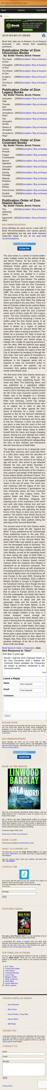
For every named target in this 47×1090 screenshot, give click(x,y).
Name (6, 683)
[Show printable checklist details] (43, 35)
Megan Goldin (11, 977)
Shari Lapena (10, 985)
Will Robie (12, 1024)
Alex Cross (12, 1009)
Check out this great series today (19, 947)
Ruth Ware (9, 981)
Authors (21, 10)
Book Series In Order (12, 648)
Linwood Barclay (12, 973)
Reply (44, 672)
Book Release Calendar (11, 15)
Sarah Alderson (11, 983)
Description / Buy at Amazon (33, 59)
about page (7, 1042)
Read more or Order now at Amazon (15, 834)
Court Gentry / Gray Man (18, 1014)
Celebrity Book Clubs (26, 843)
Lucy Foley (9, 975)
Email (6, 689)
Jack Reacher (13, 1004)
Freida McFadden (12, 968)
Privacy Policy (8, 1086)
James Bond (13, 1019)
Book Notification (11, 854)
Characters (41, 10)
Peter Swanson (11, 979)
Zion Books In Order (16, 35)
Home (3, 10)
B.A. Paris (9, 966)
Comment (8, 695)
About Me (33, 884)
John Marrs (10, 971)
